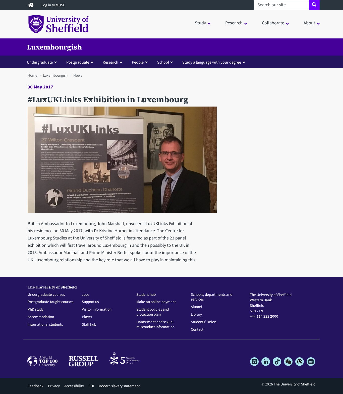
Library (196, 314)
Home (32, 75)
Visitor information (96, 309)
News (77, 75)
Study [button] (200, 23)
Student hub (146, 294)
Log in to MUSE (53, 5)
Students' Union (203, 322)
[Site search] (314, 5)
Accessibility (74, 386)
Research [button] (234, 23)
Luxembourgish (54, 47)
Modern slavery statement (119, 386)
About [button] (309, 23)
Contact (197, 329)
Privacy (54, 386)
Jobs (85, 294)
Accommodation (41, 317)
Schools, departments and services (211, 297)
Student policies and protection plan (152, 312)
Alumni (196, 307)
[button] (43, 62)
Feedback (35, 386)
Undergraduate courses (46, 294)
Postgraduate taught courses (50, 302)
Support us (90, 302)
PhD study (35, 309)
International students (45, 324)
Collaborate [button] (273, 23)
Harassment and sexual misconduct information (155, 325)
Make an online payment (156, 302)
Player (87, 317)
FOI (91, 386)
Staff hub (89, 324)
